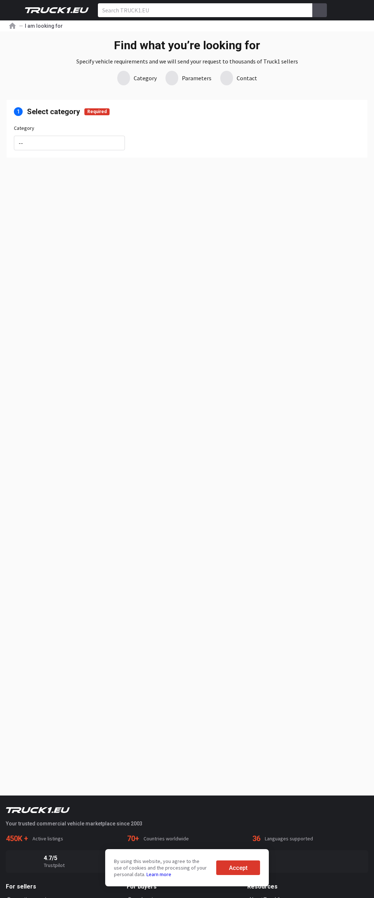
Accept (238, 867)
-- (21, 143)
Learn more (158, 874)
